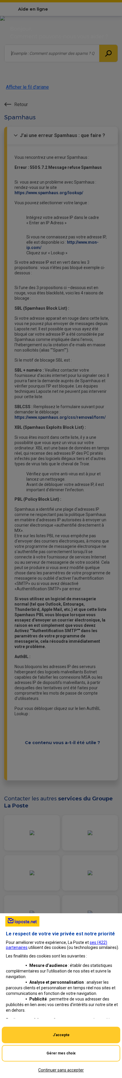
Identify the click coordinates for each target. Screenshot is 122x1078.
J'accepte (61, 1035)
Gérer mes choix (61, 1053)
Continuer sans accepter (61, 1070)
